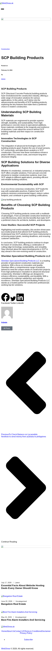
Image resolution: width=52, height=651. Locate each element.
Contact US (20, 631)
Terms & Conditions (33, 631)
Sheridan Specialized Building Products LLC (20, 261)
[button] (26, 9)
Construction (5, 49)
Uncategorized (21, 601)
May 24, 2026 (6, 617)
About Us (11, 631)
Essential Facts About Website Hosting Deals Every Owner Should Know (22, 586)
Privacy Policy (26, 633)
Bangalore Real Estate (13, 604)
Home (4, 631)
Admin (3, 79)
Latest (17, 583)
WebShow (5, 649)
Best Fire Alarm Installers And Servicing (23, 620)
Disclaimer (46, 631)
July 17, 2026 (6, 583)
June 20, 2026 (6, 601)
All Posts (7, 328)
